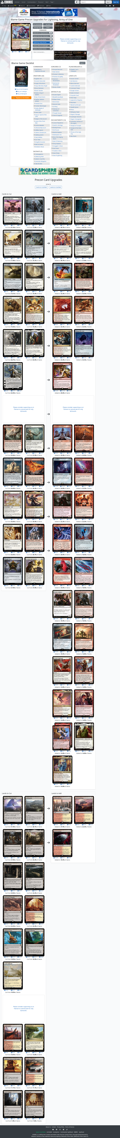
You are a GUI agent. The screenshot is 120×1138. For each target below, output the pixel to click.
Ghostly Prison (57, 127)
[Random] (106, 6)
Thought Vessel (57, 113)
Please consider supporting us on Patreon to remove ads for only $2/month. (23, 409)
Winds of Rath (57, 87)
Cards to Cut (41, 187)
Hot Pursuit (56, 130)
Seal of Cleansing (57, 141)
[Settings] (113, 6)
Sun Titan (37, 139)
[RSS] (63, 1129)
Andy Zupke (80, 23)
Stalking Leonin (39, 135)
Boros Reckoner (39, 88)
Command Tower (75, 88)
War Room (73, 136)
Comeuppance (39, 154)
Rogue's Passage (75, 114)
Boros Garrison (75, 83)
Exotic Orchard (75, 93)
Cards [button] (23, 2)
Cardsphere (56, 1132)
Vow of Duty (56, 153)
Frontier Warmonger (40, 106)
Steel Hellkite (38, 137)
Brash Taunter (39, 90)
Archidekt (49, 1132)
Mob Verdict (56, 72)
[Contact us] (109, 6)
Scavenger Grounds (76, 117)
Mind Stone (56, 102)
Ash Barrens (74, 81)
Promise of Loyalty (58, 76)
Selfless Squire (39, 130)
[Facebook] (56, 1129)
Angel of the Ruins (40, 83)
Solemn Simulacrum (40, 132)
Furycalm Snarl (75, 95)
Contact (54, 1127)
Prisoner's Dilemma (58, 74)
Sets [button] (46, 2)
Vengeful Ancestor (40, 142)
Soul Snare (56, 148)
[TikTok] (67, 1129)
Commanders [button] (31, 2)
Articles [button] (17, 2)
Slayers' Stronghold (76, 119)
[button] (21, 97)
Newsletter (32, 6)
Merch (22, 6)
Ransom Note (56, 104)
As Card (48, 24)
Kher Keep (73, 97)
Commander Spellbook (66, 1132)
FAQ (5, 6)
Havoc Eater (38, 112)
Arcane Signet (57, 94)
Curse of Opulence (58, 123)
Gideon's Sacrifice (40, 159)
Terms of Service (69, 1127)
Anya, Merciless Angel (41, 86)
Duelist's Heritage (58, 125)
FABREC (76, 1132)
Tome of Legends (57, 115)
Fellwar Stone (56, 99)
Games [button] (13, 6)
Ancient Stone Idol (40, 81)
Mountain (73, 102)
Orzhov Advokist (39, 125)
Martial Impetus (57, 132)
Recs (49, 6)
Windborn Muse (39, 147)
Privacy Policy (60, 1127)
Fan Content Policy (67, 1134)
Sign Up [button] (115, 2)
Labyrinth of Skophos (76, 100)
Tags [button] (51, 2)
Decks (48, 27)
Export (82, 63)
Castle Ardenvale (75, 86)
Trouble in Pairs (57, 150)
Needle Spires (74, 107)
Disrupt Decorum (57, 69)
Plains (72, 109)
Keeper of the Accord (41, 119)
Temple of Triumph (76, 125)
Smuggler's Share (58, 146)
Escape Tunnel (75, 90)
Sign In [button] (108, 2)
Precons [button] (40, 2)
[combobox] (92, 2)
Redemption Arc (57, 134)
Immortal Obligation (40, 161)
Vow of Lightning (57, 155)
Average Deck (37, 27)
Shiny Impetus (57, 143)
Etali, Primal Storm (40, 97)
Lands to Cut (55, 187)
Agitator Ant (38, 78)
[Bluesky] (53, 1129)
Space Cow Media (41, 1132)
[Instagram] (60, 1129)
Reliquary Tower (75, 112)
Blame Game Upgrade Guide (63, 54)
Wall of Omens (39, 144)
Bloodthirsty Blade (58, 97)
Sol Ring (55, 106)
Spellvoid (81, 1132)
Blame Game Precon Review (63, 26)
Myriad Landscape (76, 105)
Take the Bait (38, 163)
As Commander (38, 24)
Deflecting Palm (39, 156)
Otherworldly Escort (40, 128)
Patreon (41, 6)
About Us (48, 1127)
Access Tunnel (74, 78)
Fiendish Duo (38, 103)
